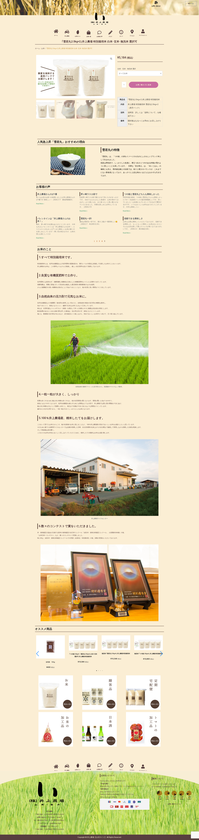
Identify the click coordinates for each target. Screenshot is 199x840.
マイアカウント (143, 35)
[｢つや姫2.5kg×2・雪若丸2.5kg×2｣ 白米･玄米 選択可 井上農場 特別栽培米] (83, 642)
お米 (43, 48)
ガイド (121, 36)
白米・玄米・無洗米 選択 (127, 69)
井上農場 (67, 36)
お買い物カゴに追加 (143, 85)
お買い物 (88, 36)
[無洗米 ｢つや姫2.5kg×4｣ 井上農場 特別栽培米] (148, 642)
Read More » (40, 204)
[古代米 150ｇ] (50, 646)
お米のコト (78, 36)
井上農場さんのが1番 (47, 194)
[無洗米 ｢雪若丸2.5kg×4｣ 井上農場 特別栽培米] (116, 642)
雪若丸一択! (86, 218)
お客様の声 (99, 36)
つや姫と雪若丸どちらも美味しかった (141, 194)
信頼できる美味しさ (133, 218)
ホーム (56, 35)
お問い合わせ (156, 6)
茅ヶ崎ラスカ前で (89, 194)
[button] (96, 670)
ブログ (110, 36)
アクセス (132, 35)
